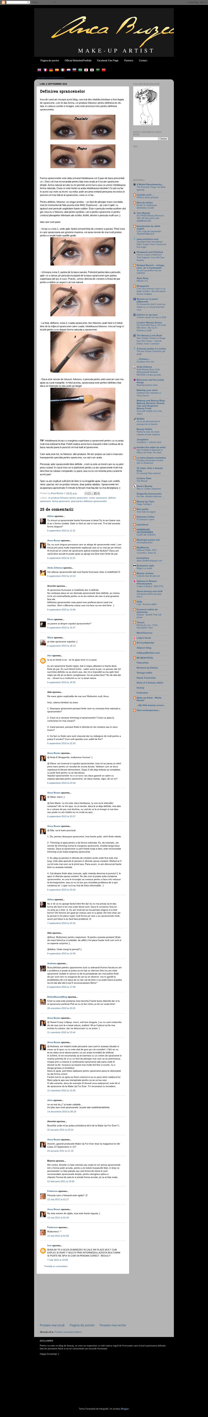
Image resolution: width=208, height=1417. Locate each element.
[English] (40, 70)
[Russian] (75, 70)
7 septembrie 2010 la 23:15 (61, 923)
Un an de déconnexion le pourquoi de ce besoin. (148, 422)
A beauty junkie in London (151, 348)
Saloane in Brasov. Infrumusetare (147, 582)
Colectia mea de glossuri (148, 576)
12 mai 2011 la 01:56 (58, 1236)
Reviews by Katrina (147, 668)
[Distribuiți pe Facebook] (95, 493)
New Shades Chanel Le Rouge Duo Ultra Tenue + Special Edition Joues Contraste (151, 341)
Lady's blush (144, 638)
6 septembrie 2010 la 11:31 (61, 530)
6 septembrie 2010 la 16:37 (61, 627)
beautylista (143, 558)
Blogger (125, 1409)
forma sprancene (61, 501)
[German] (51, 70)
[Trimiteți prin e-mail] (86, 493)
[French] (45, 70)
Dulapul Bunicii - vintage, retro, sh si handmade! (151, 266)
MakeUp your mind (147, 390)
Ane (49, 655)
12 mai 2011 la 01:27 (58, 1199)
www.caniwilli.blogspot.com (149, 560)
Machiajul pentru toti (148, 540)
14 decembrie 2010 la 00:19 (61, 1111)
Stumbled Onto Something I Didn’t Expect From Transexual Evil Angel (151, 244)
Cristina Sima (144, 478)
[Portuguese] (81, 70)
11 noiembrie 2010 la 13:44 (61, 1032)
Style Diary (143, 278)
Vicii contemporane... (148, 710)
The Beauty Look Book (149, 335)
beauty (140, 688)
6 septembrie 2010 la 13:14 (61, 576)
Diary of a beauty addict (150, 682)
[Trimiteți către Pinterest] (98, 493)
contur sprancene (98, 498)
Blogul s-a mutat (144, 568)
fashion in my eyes (147, 315)
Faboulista (143, 663)
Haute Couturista (146, 678)
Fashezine (142, 693)
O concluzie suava (145, 519)
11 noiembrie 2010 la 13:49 (61, 1090)
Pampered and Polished (150, 252)
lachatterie (142, 524)
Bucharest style (145, 565)
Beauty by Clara (145, 501)
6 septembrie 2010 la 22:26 (61, 743)
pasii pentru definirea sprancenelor (89, 501)
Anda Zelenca (55, 568)
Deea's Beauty (144, 486)
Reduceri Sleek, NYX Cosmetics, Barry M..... (148, 551)
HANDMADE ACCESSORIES (145, 530)
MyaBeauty (143, 547)
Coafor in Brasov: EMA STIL (150, 586)
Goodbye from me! (145, 361)
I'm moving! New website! (149, 473)
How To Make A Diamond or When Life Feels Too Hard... (150, 451)
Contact (143, 60)
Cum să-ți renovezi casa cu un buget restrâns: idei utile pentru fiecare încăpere (151, 291)
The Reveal (142, 481)
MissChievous (144, 633)
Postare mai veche (113, 1325)
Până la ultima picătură (147, 197)
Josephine (142, 439)
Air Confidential (145, 643)
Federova (52, 1191)
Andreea (52, 963)
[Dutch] (69, 70)
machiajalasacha (144, 542)
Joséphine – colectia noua (149, 442)
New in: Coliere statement (149, 489)
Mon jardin (143, 509)
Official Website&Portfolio (78, 60)
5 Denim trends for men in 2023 (151, 317)
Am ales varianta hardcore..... (151, 496)
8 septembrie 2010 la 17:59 (61, 987)
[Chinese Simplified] (104, 70)
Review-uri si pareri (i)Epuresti (147, 300)
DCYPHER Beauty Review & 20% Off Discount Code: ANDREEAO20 (150, 218)
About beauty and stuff (149, 591)
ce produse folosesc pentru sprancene (68, 498)
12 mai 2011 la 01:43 (58, 1217)
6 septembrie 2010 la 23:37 (61, 816)
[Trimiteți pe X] (92, 493)
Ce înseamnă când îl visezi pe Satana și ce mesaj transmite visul (151, 307)
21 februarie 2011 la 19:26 (60, 1181)
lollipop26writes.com (148, 653)
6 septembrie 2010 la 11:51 (61, 558)
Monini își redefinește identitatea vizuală (147, 206)
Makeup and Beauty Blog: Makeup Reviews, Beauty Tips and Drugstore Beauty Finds (151, 404)
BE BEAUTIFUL (145, 658)
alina (50, 1100)
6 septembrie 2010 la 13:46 (61, 609)
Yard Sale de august (146, 512)
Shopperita (143, 286)
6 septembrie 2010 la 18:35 (61, 682)
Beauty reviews (145, 573)
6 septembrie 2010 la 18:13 (61, 646)
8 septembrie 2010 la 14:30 (61, 953)
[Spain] (57, 70)
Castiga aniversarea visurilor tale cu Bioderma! (150, 461)
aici (42, 181)
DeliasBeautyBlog (57, 997)
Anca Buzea (53, 540)
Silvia (50, 637)
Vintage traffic (144, 673)
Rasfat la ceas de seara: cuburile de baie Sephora (148, 433)
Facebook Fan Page (107, 60)
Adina (50, 516)
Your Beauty (143, 213)
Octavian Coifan (146, 517)
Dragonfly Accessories (149, 494)
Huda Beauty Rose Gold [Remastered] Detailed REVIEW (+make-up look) (149, 372)
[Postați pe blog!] (89, 493)
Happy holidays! (144, 504)
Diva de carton (145, 202)
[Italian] (63, 70)
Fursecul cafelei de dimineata (147, 610)
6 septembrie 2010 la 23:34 (61, 783)
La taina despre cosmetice (151, 458)
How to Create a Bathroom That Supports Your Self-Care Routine (150, 257)
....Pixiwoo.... (144, 359)
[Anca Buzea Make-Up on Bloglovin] (146, 124)
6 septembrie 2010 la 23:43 (61, 890)
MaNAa (140, 419)
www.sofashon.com (147, 239)
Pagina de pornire (49, 60)
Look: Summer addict (147, 604)
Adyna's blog (144, 648)
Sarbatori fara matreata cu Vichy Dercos (149, 394)
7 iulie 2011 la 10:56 (57, 1260)
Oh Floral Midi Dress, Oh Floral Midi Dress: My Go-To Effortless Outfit (151, 328)
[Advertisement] (82, 1298)
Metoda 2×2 (142, 281)
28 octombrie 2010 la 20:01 (61, 1008)
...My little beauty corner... (151, 705)
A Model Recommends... (150, 184)
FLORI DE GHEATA (146, 535)
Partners (128, 60)
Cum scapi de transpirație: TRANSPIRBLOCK (149, 232)
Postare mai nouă (52, 1325)
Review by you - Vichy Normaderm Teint (147, 626)
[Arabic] (98, 70)
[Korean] (92, 70)
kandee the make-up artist (151, 447)
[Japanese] (86, 70)
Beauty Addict (144, 429)
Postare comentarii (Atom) (68, 1332)
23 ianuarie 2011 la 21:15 (60, 1151)
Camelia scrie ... (145, 195)
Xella (139, 601)
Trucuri (140, 622)
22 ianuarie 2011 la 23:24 (60, 1130)
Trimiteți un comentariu (56, 1266)
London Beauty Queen (149, 322)
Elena (50, 619)
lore (49, 1245)
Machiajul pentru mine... (148, 385)
